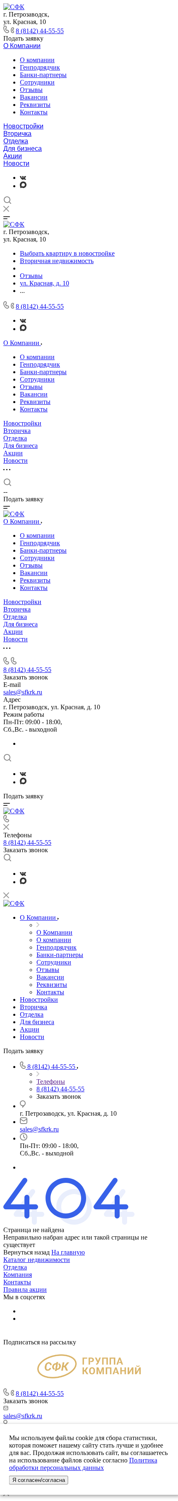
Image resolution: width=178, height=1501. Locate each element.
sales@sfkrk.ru (22, 692)
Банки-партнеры (43, 74)
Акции (12, 156)
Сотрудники (37, 82)
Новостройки (23, 126)
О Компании (22, 45)
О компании (37, 59)
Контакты (34, 112)
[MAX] (23, 185)
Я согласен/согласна (38, 1480)
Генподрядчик (40, 67)
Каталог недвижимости (36, 1259)
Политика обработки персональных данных (83, 1464)
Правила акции (25, 1289)
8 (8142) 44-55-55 (40, 30)
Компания (17, 1274)
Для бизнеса (22, 148)
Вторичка (17, 133)
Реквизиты (35, 104)
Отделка (15, 141)
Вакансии (34, 97)
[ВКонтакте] (23, 177)
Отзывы (31, 89)
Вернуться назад (26, 1252)
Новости (16, 163)
